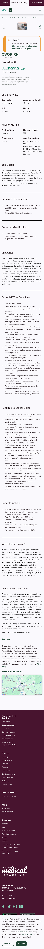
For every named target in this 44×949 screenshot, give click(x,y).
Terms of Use (27, 934)
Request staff (8, 792)
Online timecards (8, 735)
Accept (21, 943)
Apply (4, 805)
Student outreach (8, 725)
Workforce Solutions (9, 796)
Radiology (5, 781)
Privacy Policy (22, 932)
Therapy (5, 767)
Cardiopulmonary (8, 774)
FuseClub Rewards (9, 834)
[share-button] (40, 26)
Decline (8, 943)
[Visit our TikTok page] (9, 906)
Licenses (5, 841)
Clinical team (7, 784)
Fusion (5, 3)
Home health (7, 760)
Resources (6, 820)
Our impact (6, 728)
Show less (6, 639)
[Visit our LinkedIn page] (21, 906)
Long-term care (7, 777)
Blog (3, 827)
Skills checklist (7, 739)
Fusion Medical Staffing (19, 3)
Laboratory (6, 771)
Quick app (6, 808)
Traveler (5, 753)
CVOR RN (12, 18)
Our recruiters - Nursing (11, 844)
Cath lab (5, 764)
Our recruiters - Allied (10, 848)
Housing (5, 837)
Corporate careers (8, 732)
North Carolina (22, 18)
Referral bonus (7, 812)
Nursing (4, 18)
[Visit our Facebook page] (3, 906)
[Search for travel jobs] (10, 10)
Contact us (6, 722)
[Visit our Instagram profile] (15, 906)
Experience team (8, 831)
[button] (4, 26)
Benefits (5, 824)
